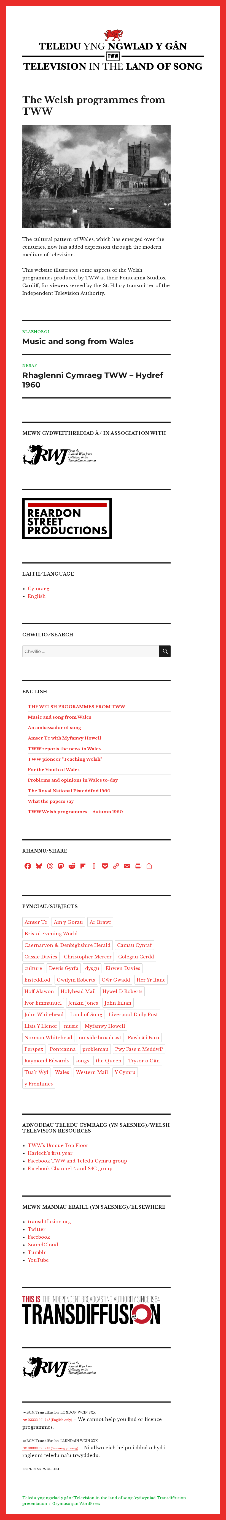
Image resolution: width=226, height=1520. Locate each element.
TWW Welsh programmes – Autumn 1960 (75, 811)
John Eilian (118, 1003)
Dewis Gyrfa (64, 968)
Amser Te (36, 922)
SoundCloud (43, 1244)
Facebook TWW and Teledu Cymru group (77, 1161)
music (71, 1026)
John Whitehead (44, 1014)
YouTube (38, 1260)
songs (82, 1060)
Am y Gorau (68, 922)
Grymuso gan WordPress (76, 1503)
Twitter (36, 1229)
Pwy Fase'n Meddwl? (139, 1049)
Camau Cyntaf (134, 945)
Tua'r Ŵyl (36, 1072)
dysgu (92, 968)
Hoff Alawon (39, 991)
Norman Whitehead (48, 1037)
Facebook (39, 1237)
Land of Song (86, 1014)
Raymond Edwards (47, 1060)
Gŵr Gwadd (116, 980)
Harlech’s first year (50, 1153)
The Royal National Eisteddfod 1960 (69, 790)
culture (33, 968)
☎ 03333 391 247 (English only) (47, 1420)
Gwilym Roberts (76, 980)
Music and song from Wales (59, 717)
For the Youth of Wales (54, 769)
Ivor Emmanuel (43, 1003)
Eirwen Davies (123, 968)
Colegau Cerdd (136, 957)
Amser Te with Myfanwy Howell (64, 738)
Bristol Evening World (51, 933)
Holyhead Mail (78, 991)
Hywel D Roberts (122, 991)
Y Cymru (125, 1072)
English (37, 596)
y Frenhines (39, 1084)
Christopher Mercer (88, 957)
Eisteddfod (37, 980)
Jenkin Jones (83, 1003)
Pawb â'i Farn (143, 1037)
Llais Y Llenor (41, 1026)
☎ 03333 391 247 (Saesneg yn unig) (50, 1448)
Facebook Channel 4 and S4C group (70, 1168)
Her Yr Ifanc (151, 980)
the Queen (109, 1060)
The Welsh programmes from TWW (76, 706)
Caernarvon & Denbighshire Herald (68, 945)
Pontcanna (63, 1049)
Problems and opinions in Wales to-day (73, 780)
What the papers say (51, 801)
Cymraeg (38, 588)
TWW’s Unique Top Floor (58, 1145)
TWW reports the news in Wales (64, 748)
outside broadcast (100, 1037)
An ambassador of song (54, 727)
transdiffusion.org (49, 1221)
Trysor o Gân (144, 1060)
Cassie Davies (41, 957)
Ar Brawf (100, 922)
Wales (62, 1072)
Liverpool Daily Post (133, 1014)
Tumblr (37, 1252)
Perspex (34, 1049)
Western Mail (92, 1072)
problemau (95, 1049)
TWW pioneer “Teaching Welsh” (65, 759)
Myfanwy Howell (105, 1026)
